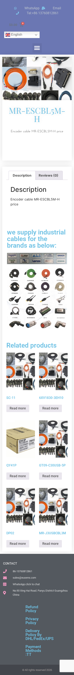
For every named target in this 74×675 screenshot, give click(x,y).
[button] (37, 48)
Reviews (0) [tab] (48, 175)
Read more (18, 408)
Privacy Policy (31, 620)
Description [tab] (22, 175)
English (16, 34)
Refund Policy (31, 609)
